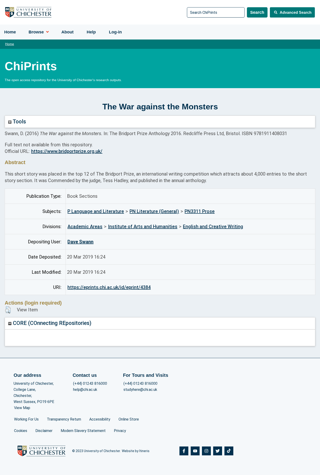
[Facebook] (183, 450)
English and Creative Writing (213, 226)
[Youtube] (195, 450)
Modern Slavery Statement (83, 430)
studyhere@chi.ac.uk (140, 389)
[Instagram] (206, 450)
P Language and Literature (95, 211)
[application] (46, 32)
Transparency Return (64, 419)
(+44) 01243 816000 (90, 383)
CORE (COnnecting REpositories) (51, 323)
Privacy (120, 430)
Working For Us (26, 419)
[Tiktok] (228, 450)
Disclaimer (43, 430)
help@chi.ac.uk (85, 389)
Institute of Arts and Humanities (142, 226)
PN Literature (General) (154, 211)
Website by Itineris (135, 451)
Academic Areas (84, 226)
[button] (8, 309)
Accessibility (99, 419)
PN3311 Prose (200, 211)
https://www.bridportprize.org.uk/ (66, 151)
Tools (18, 122)
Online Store (129, 419)
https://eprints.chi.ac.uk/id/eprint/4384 (109, 287)
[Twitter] (217, 450)
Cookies (20, 430)
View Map (22, 408)
